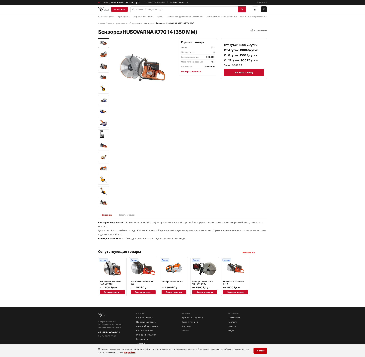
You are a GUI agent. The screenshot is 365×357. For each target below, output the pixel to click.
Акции (231, 330)
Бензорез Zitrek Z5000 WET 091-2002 (202, 282)
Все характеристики (191, 71)
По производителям (146, 322)
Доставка (186, 326)
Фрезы (160, 16)
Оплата (185, 330)
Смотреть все (248, 252)
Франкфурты (124, 16)
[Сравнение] (255, 9)
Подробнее (129, 352)
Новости (232, 326)
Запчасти (141, 343)
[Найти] (242, 9)
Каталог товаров (144, 317)
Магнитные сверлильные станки (256, 16)
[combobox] (188, 9)
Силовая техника (144, 330)
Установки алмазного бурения (222, 16)
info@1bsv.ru (261, 2)
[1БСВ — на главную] (103, 9)
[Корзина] (264, 9)
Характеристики (127, 215)
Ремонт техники (190, 322)
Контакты (232, 322)
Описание (107, 215)
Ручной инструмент (146, 335)
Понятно (260, 350)
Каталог (121, 9)
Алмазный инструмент (147, 326)
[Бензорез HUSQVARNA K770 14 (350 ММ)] (103, 43)
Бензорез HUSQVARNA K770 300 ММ (110, 282)
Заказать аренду (244, 72)
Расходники (142, 339)
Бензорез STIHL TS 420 (172, 281)
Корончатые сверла (143, 16)
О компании (234, 317)
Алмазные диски (106, 16)
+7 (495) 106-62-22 (179, 2)
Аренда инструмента (192, 317)
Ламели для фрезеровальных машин (185, 16)
